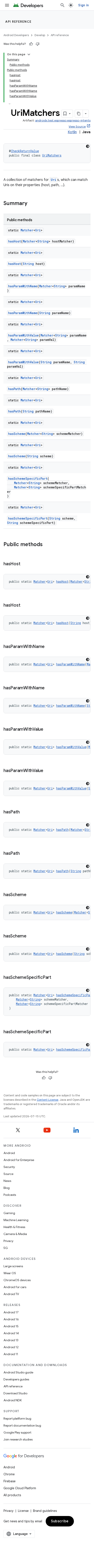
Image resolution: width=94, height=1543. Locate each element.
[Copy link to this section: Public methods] (47, 544)
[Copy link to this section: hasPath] (23, 812)
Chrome (9, 1474)
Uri (53, 180)
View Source (77, 126)
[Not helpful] (37, 44)
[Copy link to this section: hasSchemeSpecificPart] (55, 977)
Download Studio (15, 1393)
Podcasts (9, 1195)
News (7, 1181)
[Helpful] (31, 44)
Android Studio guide (18, 1372)
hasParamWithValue (23, 335)
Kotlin (72, 132)
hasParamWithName (22, 286)
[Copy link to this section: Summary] (31, 203)
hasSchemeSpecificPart (27, 478)
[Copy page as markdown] (79, 113)
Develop (40, 35)
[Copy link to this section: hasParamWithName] (49, 647)
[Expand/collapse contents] (28, 54)
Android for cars (14, 1287)
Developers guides (16, 1379)
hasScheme (16, 434)
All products (12, 1495)
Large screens (13, 1266)
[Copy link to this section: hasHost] (24, 564)
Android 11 (10, 1354)
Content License (47, 1100)
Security (9, 1167)
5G (5, 1248)
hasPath (14, 389)
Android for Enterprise (18, 1160)
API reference (18, 22)
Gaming (9, 1213)
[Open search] (62, 5)
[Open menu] (7, 5)
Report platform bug (17, 1418)
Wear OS (9, 1273)
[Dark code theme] (87, 146)
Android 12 (11, 1347)
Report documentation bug (22, 1425)
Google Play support (17, 1432)
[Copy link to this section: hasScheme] (30, 895)
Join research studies (18, 1439)
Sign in (83, 5)
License (23, 1511)
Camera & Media (15, 1234)
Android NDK (12, 1400)
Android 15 (11, 1326)
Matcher (27, 230)
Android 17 (11, 1312)
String (43, 241)
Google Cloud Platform (19, 1488)
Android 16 (11, 1319)
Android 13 (10, 1340)
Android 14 (11, 1333)
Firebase (9, 1481)
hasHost (14, 241)
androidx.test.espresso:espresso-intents (63, 120)
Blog (6, 1188)
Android (9, 1153)
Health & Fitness (14, 1227)
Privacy (8, 1241)
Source (8, 1174)
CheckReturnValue (25, 151)
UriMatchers (51, 155)
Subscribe (60, 1521)
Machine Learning (15, 1220)
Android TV (11, 1294)
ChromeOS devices (17, 1280)
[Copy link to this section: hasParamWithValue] (47, 729)
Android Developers (16, 35)
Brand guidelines (45, 1511)
